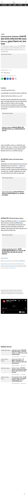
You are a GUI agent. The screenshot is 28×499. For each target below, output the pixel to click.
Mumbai (12, 265)
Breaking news (19, 264)
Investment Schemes (10, 293)
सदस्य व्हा (6, 258)
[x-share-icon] (5, 79)
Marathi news (5, 264)
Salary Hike (3, 293)
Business (2, 290)
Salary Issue (19, 290)
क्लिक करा (23, 261)
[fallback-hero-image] (6, 352)
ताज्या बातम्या (4, 5)
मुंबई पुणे (14, 5)
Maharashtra (3, 265)
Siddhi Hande (7, 73)
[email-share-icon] (13, 79)
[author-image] (2, 73)
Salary (15, 290)
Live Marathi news (13, 266)
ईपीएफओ (18, 221)
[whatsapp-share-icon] (2, 79)
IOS (14, 268)
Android (10, 268)
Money (7, 290)
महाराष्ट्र (10, 5)
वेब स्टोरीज (20, 5)
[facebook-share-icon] (8, 79)
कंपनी (18, 166)
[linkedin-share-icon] (10, 79)
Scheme (11, 290)
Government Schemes (19, 293)
